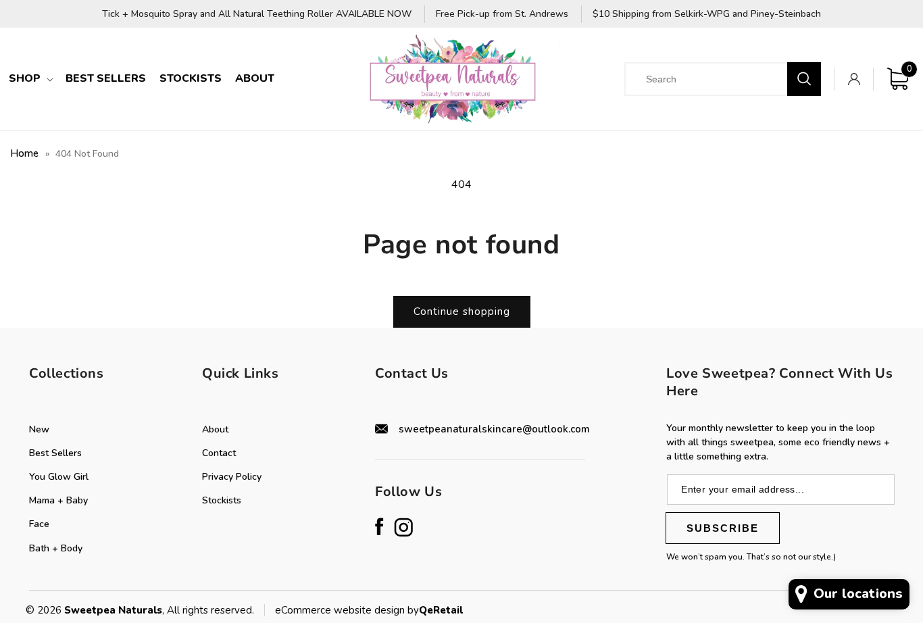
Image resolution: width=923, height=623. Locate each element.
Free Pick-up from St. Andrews (502, 14)
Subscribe (723, 528)
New (39, 429)
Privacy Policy (231, 476)
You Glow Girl (59, 476)
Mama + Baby (58, 500)
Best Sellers (55, 453)
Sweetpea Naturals (113, 610)
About (215, 429)
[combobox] (717, 79)
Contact (219, 453)
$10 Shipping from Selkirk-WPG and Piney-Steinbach (707, 14)
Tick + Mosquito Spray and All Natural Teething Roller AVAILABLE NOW (256, 14)
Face (39, 524)
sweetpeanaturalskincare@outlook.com (494, 429)
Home (24, 153)
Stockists (221, 500)
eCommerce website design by (347, 610)
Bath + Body (55, 548)
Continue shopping (462, 311)
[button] (30, 78)
